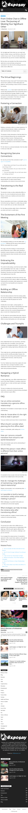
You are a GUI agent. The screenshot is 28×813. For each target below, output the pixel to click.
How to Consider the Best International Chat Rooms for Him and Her (23, 599)
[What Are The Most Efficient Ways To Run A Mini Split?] (4, 656)
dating (5, 569)
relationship (3, 570)
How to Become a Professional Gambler (11, 629)
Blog (2, 674)
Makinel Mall (3, 632)
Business (3, 677)
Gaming (2, 697)
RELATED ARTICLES (8, 588)
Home (2, 13)
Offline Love (13, 569)
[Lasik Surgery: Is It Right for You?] (4, 649)
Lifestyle (2, 706)
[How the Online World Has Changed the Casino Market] (4, 642)
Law (1, 703)
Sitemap (18, 809)
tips (8, 570)
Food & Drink (3, 694)
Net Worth (3, 710)
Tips (2, 721)
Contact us (24, 809)
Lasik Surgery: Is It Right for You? (17, 647)
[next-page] (15, 603)
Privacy (14, 809)
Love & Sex (6, 13)
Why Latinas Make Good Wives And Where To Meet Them (4, 599)
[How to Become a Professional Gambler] (14, 618)
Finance (2, 692)
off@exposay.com (17, 753)
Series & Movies (4, 714)
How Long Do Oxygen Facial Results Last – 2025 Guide (6, 579)
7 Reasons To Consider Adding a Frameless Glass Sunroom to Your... (17, 662)
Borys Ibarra (4, 29)
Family (2, 690)
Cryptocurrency (4, 683)
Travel (2, 723)
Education (3, 686)
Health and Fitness (5, 699)
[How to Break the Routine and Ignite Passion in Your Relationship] (14, 594)
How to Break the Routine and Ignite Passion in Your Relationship (13, 599)
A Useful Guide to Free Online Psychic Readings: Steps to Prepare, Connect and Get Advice (21, 581)
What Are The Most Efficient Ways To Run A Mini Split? (18, 654)
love (9, 569)
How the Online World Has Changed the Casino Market (16, 640)
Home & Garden (4, 701)
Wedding (2, 728)
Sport (2, 717)
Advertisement (5, 809)
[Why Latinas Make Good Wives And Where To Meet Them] (5, 594)
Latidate (9, 89)
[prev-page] (13, 603)
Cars (2, 679)
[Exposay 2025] (14, 4)
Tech (2, 719)
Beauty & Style (4, 672)
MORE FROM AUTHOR (19, 588)
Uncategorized (4, 726)
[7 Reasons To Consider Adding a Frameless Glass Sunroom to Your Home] (4, 663)
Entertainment (4, 688)
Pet (1, 712)
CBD (2, 681)
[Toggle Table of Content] (24, 71)
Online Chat (19, 569)
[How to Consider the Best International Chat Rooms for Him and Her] (23, 594)
